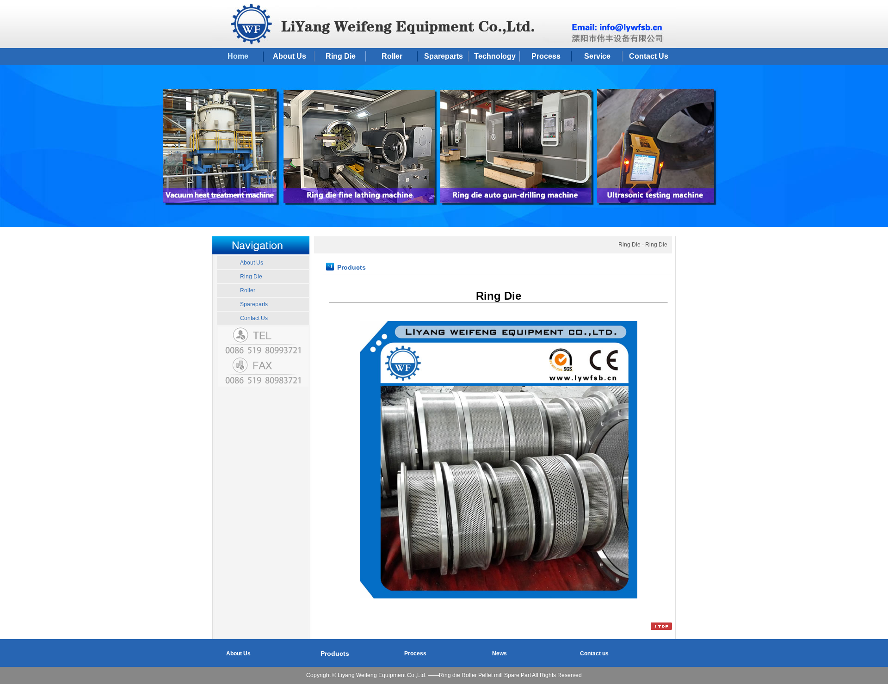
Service (597, 56)
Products (335, 653)
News (499, 653)
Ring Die (341, 56)
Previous (7, 149)
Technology (495, 56)
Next (881, 149)
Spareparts (443, 56)
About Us (289, 56)
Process (546, 56)
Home (238, 56)
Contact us (594, 653)
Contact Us (648, 56)
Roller (392, 56)
